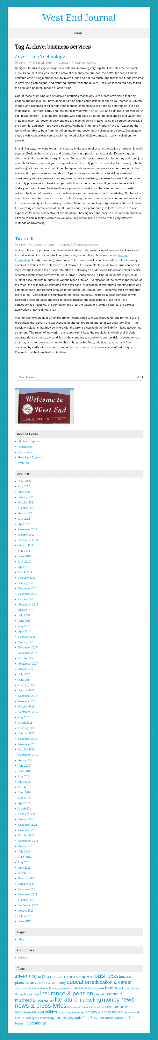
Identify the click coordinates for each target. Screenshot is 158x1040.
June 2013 (24, 856)
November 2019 (27, 529)
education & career (112, 982)
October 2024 (26, 502)
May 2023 (24, 518)
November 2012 (27, 894)
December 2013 (27, 824)
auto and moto (59, 977)
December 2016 (27, 695)
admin (22, 62)
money (111, 999)
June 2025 (24, 481)
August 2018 (25, 609)
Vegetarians (25, 446)
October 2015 (26, 749)
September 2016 (28, 712)
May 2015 (24, 776)
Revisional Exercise (30, 457)
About (79, 32)
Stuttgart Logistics (29, 441)
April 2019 (24, 567)
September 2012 (28, 905)
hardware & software (88, 988)
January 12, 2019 (43, 244)
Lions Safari (25, 452)
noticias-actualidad (29, 1012)
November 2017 (27, 652)
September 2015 (28, 754)
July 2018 (24, 615)
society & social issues (104, 1012)
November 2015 (27, 744)
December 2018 (27, 588)
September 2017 (28, 663)
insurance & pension (66, 993)
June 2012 (24, 921)
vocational (36, 1023)
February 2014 (26, 814)
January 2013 (26, 883)
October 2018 (26, 599)
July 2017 (24, 674)
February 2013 (26, 878)
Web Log (23, 462)
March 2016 (25, 722)
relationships (78, 1012)
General (63, 62)
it (36, 1000)
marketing (89, 1000)
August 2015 (25, 760)
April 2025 (24, 491)
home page (31, 994)
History (19, 994)
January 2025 (26, 497)
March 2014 (25, 808)
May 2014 (24, 797)
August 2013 (25, 846)
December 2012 (27, 889)
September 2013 (28, 840)
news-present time (117, 1006)
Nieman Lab (96, 110)
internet (99, 994)
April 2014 (24, 803)
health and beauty (128, 988)
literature (66, 999)
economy (59, 983)
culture (29, 982)
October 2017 (26, 658)
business (106, 975)
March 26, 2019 (42, 62)
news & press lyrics (40, 1005)
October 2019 (26, 534)
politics (51, 1012)
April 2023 (24, 524)
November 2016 (27, 701)
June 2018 (24, 620)
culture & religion (43, 983)
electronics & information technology (36, 988)
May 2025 (24, 486)
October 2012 (26, 899)
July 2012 (24, 916)
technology (47, 1018)
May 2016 (24, 717)
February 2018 (26, 636)
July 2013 (24, 851)
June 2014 (24, 792)
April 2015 (24, 781)
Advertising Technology (40, 56)
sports (35, 1018)
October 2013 (26, 835)
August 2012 (25, 910)
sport (28, 1018)
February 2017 (26, 685)
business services (85, 62)
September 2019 (28, 540)
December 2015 (27, 738)
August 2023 (25, 513)
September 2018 (28, 604)
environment (65, 988)
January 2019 (26, 583)
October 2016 (26, 706)
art (49, 977)
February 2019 (26, 577)
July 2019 (24, 550)
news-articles (98, 1007)
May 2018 (24, 626)
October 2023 (26, 507)
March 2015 (25, 787)
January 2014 (26, 819)
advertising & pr (30, 976)
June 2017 (24, 679)
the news (64, 1017)
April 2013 (24, 867)
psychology (64, 1012)
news (127, 999)
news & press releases (78, 1007)
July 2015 (24, 765)
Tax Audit (25, 239)
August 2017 (25, 669)
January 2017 (26, 690)
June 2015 (24, 771)
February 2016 (26, 728)
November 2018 (27, 593)
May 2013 (24, 862)
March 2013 (25, 873)
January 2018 (26, 642)
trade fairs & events (89, 1018)
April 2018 (24, 631)
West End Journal (79, 17)
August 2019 (25, 545)
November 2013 (27, 830)
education (79, 982)
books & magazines (80, 976)
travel (109, 1018)
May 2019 (24, 561)
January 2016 (26, 733)
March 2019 (25, 572)
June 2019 (24, 556)
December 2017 (27, 647)
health (111, 987)
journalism (46, 1000)
